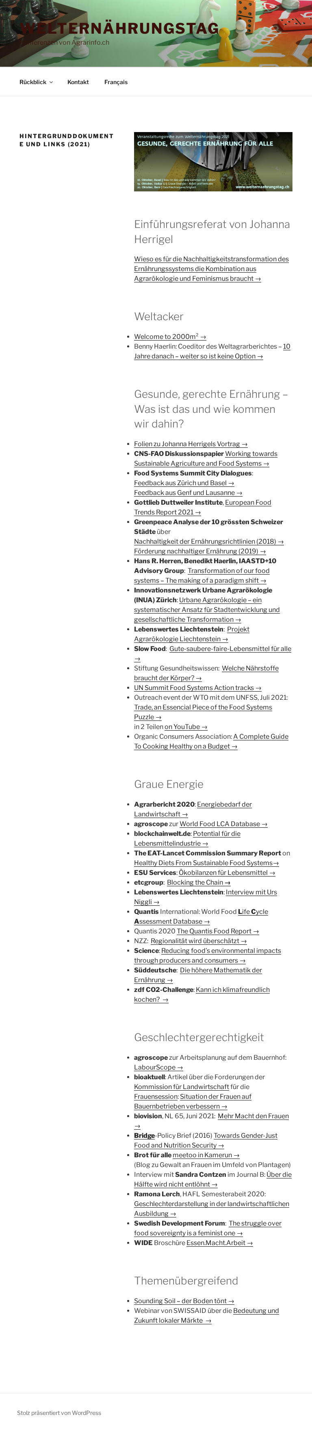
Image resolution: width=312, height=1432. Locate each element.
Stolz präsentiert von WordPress (59, 1412)
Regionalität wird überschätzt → (199, 941)
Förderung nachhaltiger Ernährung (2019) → (200, 551)
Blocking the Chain (199, 882)
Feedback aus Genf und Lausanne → (188, 493)
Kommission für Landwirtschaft (181, 1087)
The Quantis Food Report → (218, 931)
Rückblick (33, 81)
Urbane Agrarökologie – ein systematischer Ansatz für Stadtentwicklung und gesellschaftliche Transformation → (207, 609)
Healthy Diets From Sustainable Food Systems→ (206, 863)
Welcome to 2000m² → (170, 337)
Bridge (144, 1135)
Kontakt (78, 81)
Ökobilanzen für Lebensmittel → (227, 873)
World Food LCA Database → (224, 824)
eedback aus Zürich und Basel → (186, 483)
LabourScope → (158, 1067)
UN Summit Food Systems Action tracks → (198, 688)
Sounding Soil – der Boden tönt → (184, 1301)
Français (116, 81)
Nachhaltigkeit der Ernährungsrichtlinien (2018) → (209, 541)
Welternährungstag (120, 28)
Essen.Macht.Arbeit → (219, 1243)
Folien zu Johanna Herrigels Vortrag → (191, 444)
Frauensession (156, 1096)
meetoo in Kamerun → (206, 1155)
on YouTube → (186, 727)
